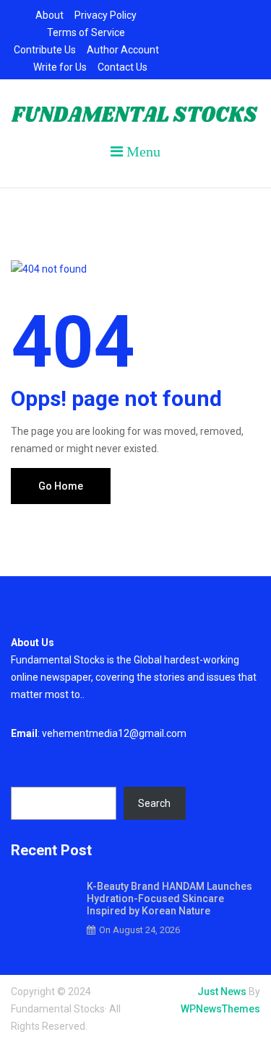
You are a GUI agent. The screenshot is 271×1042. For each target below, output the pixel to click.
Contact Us (122, 67)
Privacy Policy (105, 15)
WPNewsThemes (220, 1009)
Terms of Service (86, 32)
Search (27, 772)
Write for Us (60, 67)
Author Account (123, 50)
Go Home (60, 486)
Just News (221, 991)
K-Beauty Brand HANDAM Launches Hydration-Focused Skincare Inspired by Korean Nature (169, 898)
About (49, 15)
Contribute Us (45, 50)
